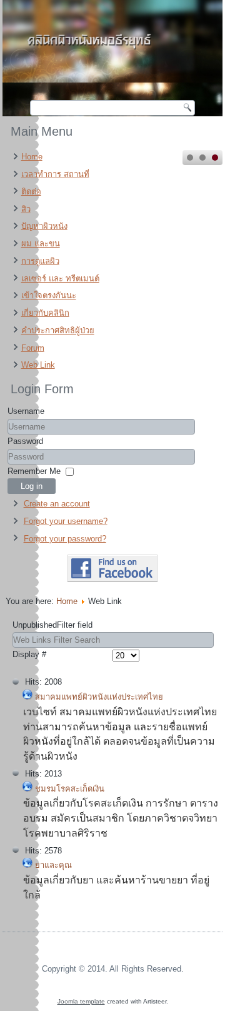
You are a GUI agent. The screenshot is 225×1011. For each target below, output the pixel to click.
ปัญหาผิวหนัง (44, 226)
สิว (26, 209)
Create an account (57, 503)
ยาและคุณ (53, 865)
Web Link (38, 365)
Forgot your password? (65, 538)
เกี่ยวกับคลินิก (45, 313)
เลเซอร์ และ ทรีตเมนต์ (60, 278)
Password (25, 441)
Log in (31, 486)
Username (26, 411)
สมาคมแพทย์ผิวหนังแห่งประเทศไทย (99, 697)
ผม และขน (40, 243)
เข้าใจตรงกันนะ (48, 295)
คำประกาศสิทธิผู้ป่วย (57, 330)
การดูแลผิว (40, 261)
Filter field (53, 625)
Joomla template (81, 1001)
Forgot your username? (66, 521)
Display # (29, 654)
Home (31, 156)
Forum (32, 348)
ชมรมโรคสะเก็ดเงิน (69, 788)
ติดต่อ (31, 191)
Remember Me (34, 471)
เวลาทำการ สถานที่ (55, 174)
